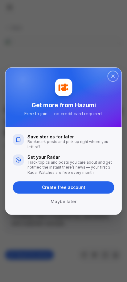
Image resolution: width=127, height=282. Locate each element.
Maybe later (63, 201)
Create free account (63, 187)
